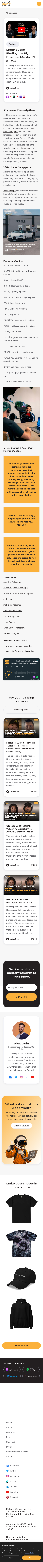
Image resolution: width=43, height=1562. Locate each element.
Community (11, 1442)
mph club (7, 599)
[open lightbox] (21, 29)
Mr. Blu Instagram (11, 633)
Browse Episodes (21, 710)
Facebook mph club (12, 610)
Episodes (10, 1432)
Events (9, 1447)
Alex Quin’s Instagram (13, 582)
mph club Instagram (12, 605)
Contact (9, 1456)
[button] (39, 4)
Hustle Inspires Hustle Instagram (18, 593)
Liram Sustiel (9, 622)
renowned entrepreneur (19, 148)
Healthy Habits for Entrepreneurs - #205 (17, 1538)
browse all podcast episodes (19, 646)
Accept (31, 1558)
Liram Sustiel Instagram (14, 628)
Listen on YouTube (21, 1126)
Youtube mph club (11, 616)
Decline (11, 1558)
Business (12, 44)
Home (9, 1422)
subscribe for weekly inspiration (20, 651)
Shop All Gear (21, 1345)
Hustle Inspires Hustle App (15, 588)
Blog (8, 1437)
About (9, 1427)
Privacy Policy (29, 1553)
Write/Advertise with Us (17, 1451)
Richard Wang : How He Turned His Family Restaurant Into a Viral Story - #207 (21, 1513)
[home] (6, 4)
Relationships (9, 191)
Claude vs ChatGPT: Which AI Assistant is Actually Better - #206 (21, 1526)
